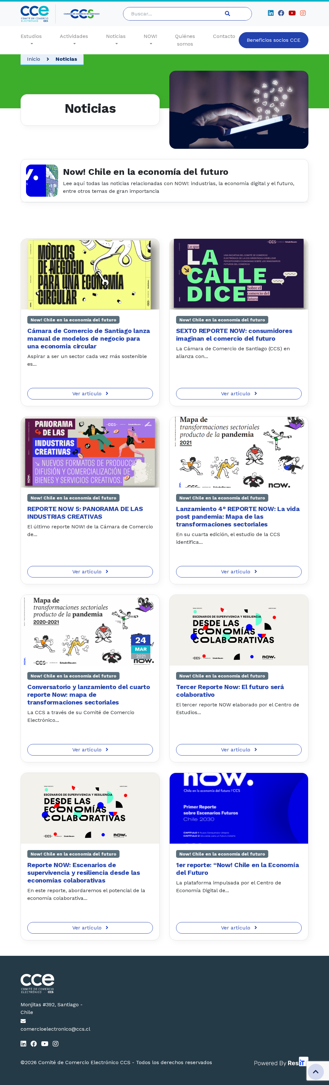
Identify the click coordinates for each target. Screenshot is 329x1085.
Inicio (33, 59)
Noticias (116, 36)
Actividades (74, 36)
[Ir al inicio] (38, 13)
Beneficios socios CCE (273, 40)
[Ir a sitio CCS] (82, 13)
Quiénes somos (185, 40)
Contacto (224, 36)
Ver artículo (87, 393)
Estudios (31, 36)
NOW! (150, 36)
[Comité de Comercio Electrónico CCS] (53, 983)
